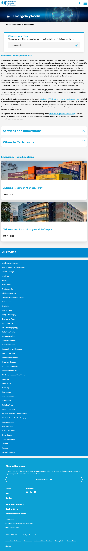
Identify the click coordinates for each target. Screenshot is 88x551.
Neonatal (5, 379)
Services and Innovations (22, 131)
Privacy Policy (59, 541)
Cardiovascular (7, 289)
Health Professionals (14, 504)
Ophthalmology (8, 396)
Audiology (6, 276)
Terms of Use (71, 541)
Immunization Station (10, 358)
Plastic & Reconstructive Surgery (14, 418)
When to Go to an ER (19, 142)
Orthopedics (6, 401)
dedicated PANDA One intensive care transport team (60, 99)
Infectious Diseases (9, 362)
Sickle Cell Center (8, 431)
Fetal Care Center (9, 332)
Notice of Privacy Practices (43, 541)
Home (7, 24)
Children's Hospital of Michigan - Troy (22, 187)
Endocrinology (7, 323)
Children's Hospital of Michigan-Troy (62, 114)
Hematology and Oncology (12, 349)
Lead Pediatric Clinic (9, 370)
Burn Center (6, 285)
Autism (4, 280)
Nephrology (6, 383)
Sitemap (8, 546)
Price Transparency (12, 527)
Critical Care (6, 302)
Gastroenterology (8, 336)
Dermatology (7, 310)
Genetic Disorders (9, 345)
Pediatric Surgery (8, 409)
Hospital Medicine (8, 353)
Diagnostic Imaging (9, 315)
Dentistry (5, 306)
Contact (9, 498)
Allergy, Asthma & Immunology (13, 267)
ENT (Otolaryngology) (10, 327)
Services (14, 24)
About (8, 488)
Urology (5, 448)
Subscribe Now (42, 479)
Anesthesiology (8, 272)
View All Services (8, 452)
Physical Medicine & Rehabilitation (14, 413)
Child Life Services (9, 293)
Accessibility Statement (13, 541)
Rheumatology (7, 426)
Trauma (5, 443)
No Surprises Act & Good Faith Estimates (19, 523)
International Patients (15, 513)
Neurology (6, 388)
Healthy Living (11, 509)
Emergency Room (8, 319)
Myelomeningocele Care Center (14, 375)
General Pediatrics (9, 340)
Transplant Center (8, 439)
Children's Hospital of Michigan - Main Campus (27, 229)
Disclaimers (28, 541)
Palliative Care (7, 405)
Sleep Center (7, 435)
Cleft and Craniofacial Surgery (13, 297)
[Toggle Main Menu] (85, 3)
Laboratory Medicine (10, 366)
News (7, 493)
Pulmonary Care (8, 422)
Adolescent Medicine (10, 263)
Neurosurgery (7, 392)
